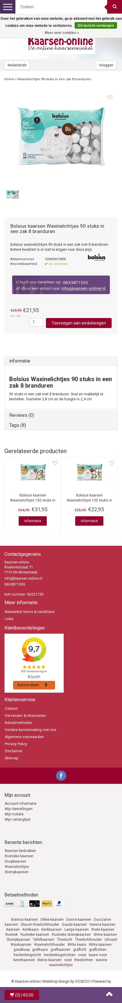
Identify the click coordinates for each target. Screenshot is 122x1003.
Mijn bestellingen (19, 809)
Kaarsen (13, 929)
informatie (19, 361)
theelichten (83, 960)
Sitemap (11, 758)
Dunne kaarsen (78, 919)
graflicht (79, 950)
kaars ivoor (98, 955)
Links (9, 619)
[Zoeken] (114, 7)
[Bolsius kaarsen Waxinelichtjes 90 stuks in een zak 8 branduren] (61, 136)
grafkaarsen (60, 950)
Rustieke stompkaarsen (71, 934)
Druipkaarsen (15, 861)
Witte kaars (77, 945)
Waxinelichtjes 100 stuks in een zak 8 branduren (89, 500)
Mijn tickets (14, 814)
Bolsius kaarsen (24, 919)
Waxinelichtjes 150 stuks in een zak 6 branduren (32, 500)
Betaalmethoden (18, 723)
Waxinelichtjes (17, 867)
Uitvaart (111, 940)
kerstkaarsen (24, 960)
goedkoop (22, 950)
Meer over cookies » (62, 33)
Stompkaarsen (16, 872)
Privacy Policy (16, 744)
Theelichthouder (88, 940)
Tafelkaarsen (43, 940)
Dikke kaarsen (52, 919)
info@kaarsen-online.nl (23, 578)
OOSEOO (82, 981)
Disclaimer (14, 751)
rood (68, 960)
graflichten (98, 950)
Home (9, 79)
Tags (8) (17, 425)
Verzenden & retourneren (25, 716)
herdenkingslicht (27, 955)
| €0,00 (24, 995)
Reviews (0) (21, 415)
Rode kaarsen (103, 929)
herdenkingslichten (60, 955)
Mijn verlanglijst (17, 819)
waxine (101, 960)
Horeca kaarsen (102, 924)
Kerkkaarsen (51, 929)
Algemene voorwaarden (24, 737)
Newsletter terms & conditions (29, 612)
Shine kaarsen (105, 934)
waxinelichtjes (61, 965)
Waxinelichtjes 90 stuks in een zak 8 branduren (54, 79)
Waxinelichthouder (49, 945)
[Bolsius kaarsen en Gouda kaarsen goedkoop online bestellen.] (61, 41)
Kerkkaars (31, 929)
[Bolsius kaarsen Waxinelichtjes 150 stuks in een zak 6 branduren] (33, 472)
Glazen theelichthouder (40, 924)
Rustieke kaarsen (19, 856)
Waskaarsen (21, 945)
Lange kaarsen (77, 929)
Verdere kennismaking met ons (30, 730)
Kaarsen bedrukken (20, 851)
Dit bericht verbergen (96, 26)
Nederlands (17, 65)
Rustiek (11, 934)
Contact (11, 709)
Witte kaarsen (100, 945)
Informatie (32, 521)
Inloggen (106, 65)
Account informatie (20, 804)
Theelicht (64, 940)
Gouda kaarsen (74, 924)
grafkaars (40, 950)
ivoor (82, 955)
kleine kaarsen (50, 960)
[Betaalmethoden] (35, 904)
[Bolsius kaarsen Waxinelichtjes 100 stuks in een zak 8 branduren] (89, 472)
